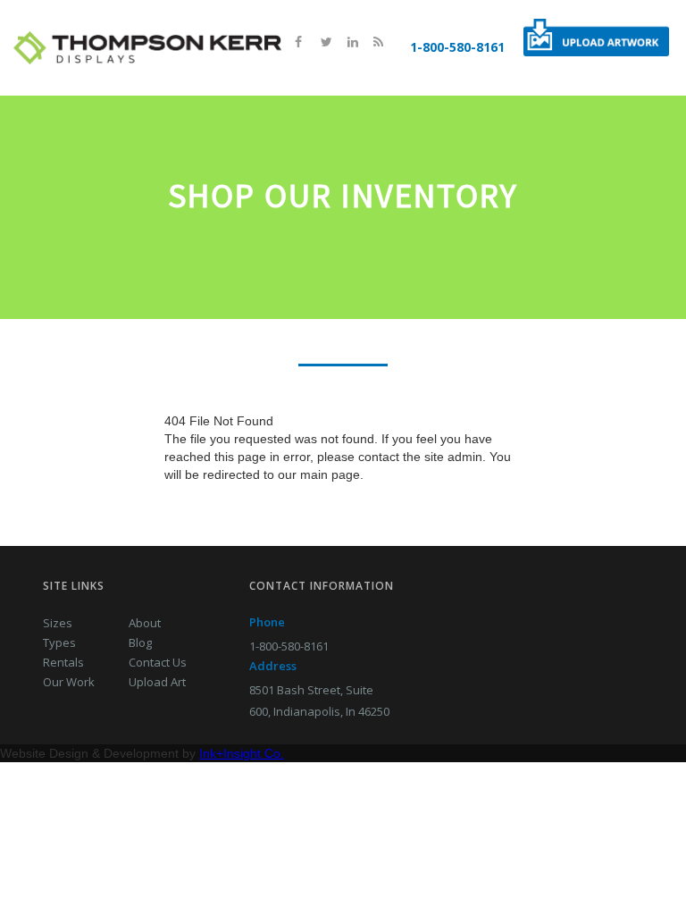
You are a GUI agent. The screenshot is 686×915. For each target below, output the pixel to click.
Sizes (57, 623)
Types (59, 642)
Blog (140, 642)
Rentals (63, 662)
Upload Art (157, 682)
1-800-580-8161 (457, 46)
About (145, 623)
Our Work (69, 682)
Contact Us (158, 662)
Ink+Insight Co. (241, 753)
